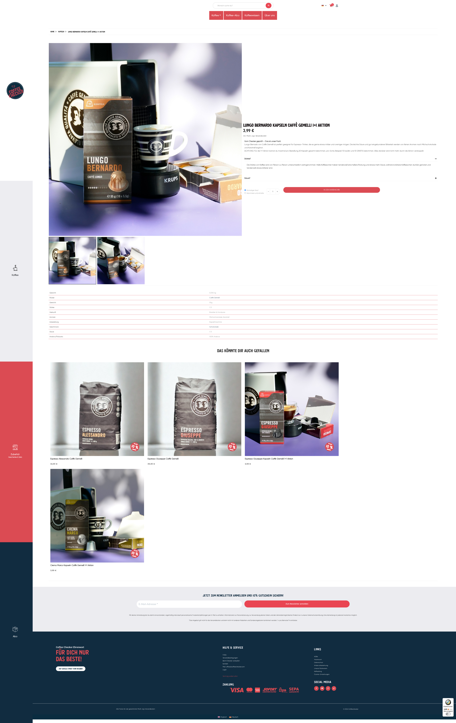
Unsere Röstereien (320, 668)
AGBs (316, 656)
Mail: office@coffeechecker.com (234, 667)
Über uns (270, 15)
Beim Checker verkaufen (231, 661)
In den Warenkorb (332, 190)
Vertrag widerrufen (230, 676)
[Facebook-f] (316, 688)
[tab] (341, 165)
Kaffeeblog (318, 671)
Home (52, 32)
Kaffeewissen (252, 15)
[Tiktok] (334, 688)
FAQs (224, 655)
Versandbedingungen (230, 658)
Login (224, 670)
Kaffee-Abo (232, 15)
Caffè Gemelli (214, 298)
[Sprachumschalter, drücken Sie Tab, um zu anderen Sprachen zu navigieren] (324, 5)
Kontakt (225, 664)
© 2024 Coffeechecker (350, 709)
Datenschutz (318, 662)
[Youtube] (322, 688)
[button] (49, 139)
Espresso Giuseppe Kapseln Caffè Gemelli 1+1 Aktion (269, 459)
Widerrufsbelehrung (321, 665)
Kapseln (61, 32)
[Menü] (452, 699)
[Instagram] (328, 688)
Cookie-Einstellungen (321, 674)
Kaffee (215, 15)
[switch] (448, 714)
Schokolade (213, 327)
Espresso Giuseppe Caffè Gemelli (163, 459)
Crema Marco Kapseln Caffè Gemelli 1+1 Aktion (72, 565)
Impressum (318, 659)
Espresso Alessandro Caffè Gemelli (66, 459)
